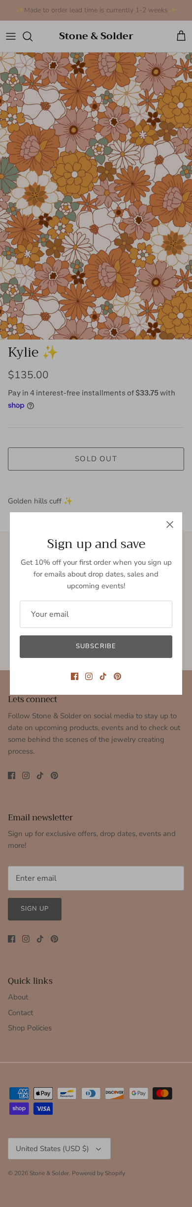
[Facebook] (74, 676)
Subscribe (96, 646)
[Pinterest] (117, 676)
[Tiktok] (103, 676)
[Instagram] (89, 676)
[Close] (170, 524)
